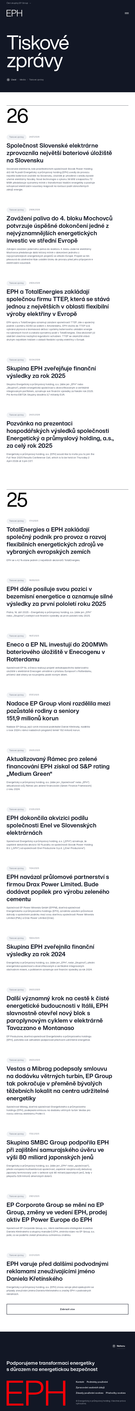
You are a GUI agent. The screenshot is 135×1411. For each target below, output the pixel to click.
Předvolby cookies (115, 1393)
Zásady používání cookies (89, 1393)
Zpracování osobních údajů (90, 1388)
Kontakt (80, 1382)
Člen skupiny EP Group (17, 3)
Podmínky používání (97, 1382)
